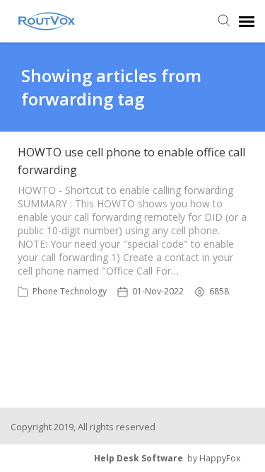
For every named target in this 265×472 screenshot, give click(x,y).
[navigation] (246, 21)
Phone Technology (70, 291)
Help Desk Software (138, 458)
